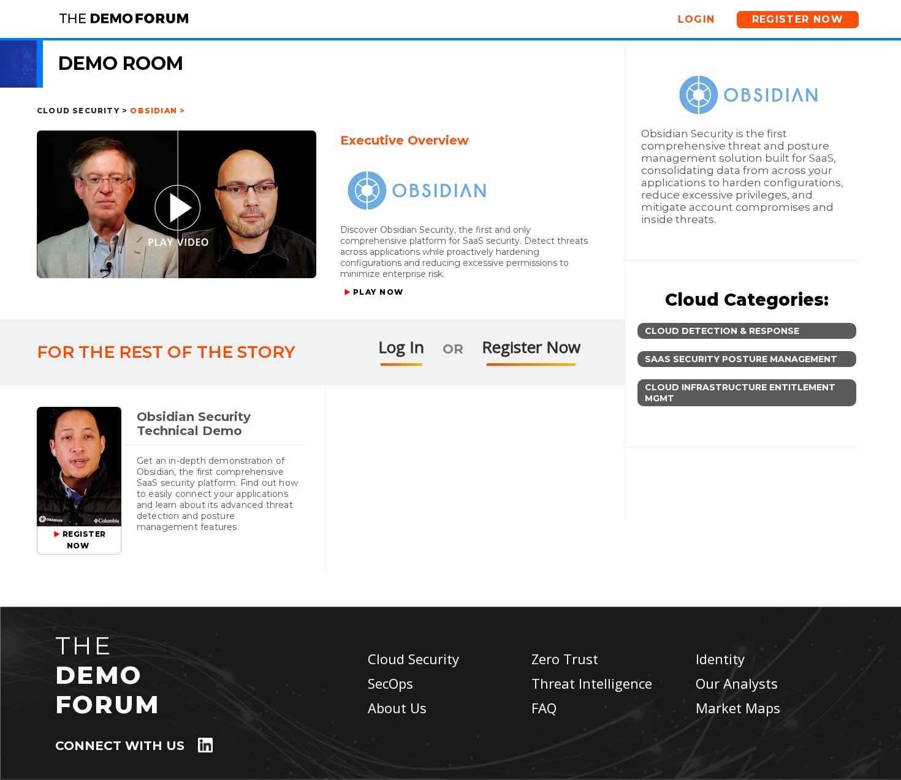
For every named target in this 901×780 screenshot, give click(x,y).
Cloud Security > (82, 110)
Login (696, 19)
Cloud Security (413, 658)
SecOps (390, 683)
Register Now (798, 19)
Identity (720, 658)
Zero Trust (564, 658)
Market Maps (738, 708)
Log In (401, 347)
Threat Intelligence (591, 683)
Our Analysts (737, 683)
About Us (397, 708)
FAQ (544, 708)
